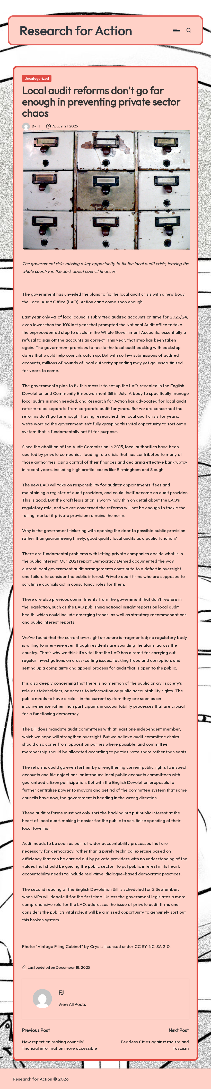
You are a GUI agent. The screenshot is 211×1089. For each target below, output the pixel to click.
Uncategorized (37, 78)
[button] (72, 1004)
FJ (61, 992)
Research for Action (76, 30)
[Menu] (176, 30)
